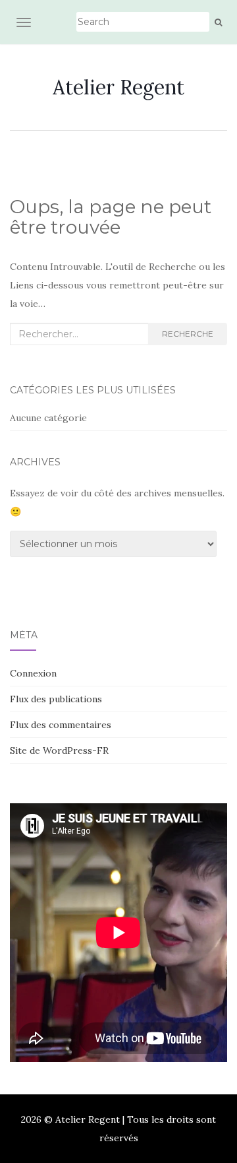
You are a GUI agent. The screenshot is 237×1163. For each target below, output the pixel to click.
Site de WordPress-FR (59, 750)
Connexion (33, 673)
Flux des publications (56, 699)
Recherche (187, 334)
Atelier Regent (118, 87)
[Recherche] (218, 22)
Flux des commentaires (60, 725)
